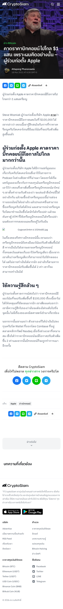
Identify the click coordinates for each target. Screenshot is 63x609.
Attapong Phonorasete (23, 69)
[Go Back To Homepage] (15, 4)
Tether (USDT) (9, 576)
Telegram (41, 581)
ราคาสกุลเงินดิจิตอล (41, 528)
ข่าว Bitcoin (10, 43)
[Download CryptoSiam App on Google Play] (32, 512)
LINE (38, 576)
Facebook (41, 566)
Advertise (7, 528)
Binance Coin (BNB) (12, 586)
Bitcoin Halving (39, 548)
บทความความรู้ (39, 538)
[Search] (52, 4)
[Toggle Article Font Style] (46, 85)
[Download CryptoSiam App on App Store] (11, 512)
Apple (13, 403)
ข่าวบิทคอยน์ (25, 403)
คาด (53, 115)
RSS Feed (7, 538)
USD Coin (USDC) (10, 581)
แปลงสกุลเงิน (38, 543)
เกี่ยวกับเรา (7, 543)
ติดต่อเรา (6, 548)
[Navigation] (58, 4)
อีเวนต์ (35, 533)
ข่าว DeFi (36, 553)
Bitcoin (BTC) (8, 566)
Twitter (39, 571)
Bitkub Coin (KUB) (11, 591)
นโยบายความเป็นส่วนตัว (13, 533)
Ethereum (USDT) (10, 571)
